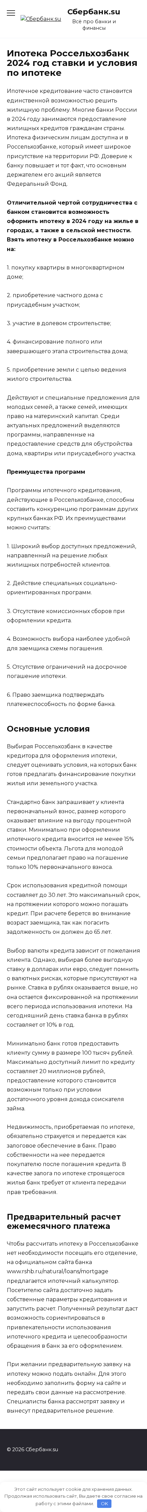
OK (104, 1503)
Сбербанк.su (93, 11)
